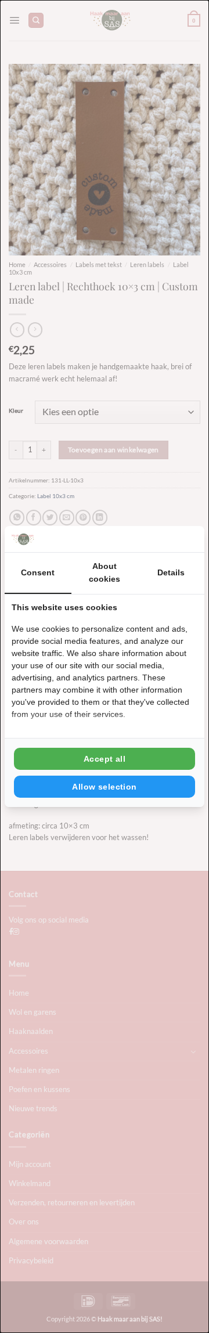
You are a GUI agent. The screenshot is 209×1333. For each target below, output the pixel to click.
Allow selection (104, 786)
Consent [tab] (38, 572)
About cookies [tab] (104, 572)
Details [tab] (171, 572)
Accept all (104, 758)
